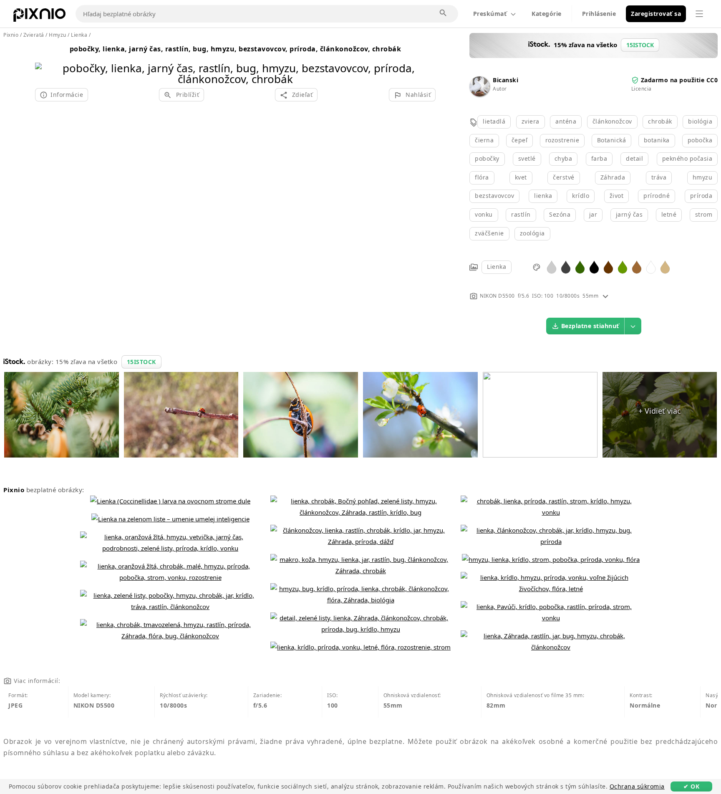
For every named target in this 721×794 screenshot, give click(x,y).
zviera (530, 121)
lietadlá (494, 121)
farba (599, 158)
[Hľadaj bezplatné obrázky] (443, 13)
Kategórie (547, 14)
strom (704, 214)
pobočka (700, 140)
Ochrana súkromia (637, 786)
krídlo (580, 196)
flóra (482, 177)
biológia (700, 121)
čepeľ (520, 140)
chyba (563, 158)
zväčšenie (489, 233)
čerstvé (564, 177)
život (617, 196)
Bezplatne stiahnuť (590, 326)
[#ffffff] (650, 266)
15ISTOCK (141, 362)
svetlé (527, 158)
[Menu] (699, 13)
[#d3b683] (665, 266)
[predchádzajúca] (44, 63)
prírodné (656, 196)
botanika (657, 140)
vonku (484, 214)
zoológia (532, 233)
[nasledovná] (426, 63)
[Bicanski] (479, 94)
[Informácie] (605, 295)
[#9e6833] (636, 266)
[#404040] (565, 266)
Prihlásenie (599, 14)
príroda (701, 196)
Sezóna (559, 214)
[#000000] (594, 266)
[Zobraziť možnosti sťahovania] (633, 326)
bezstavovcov (494, 196)
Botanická (611, 140)
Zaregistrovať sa (656, 14)
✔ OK (691, 786)
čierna (484, 140)
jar (593, 214)
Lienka (496, 267)
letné (669, 214)
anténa (565, 121)
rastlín (521, 214)
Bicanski (505, 80)
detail (634, 158)
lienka (543, 196)
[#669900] (622, 266)
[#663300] (608, 266)
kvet (521, 177)
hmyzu (703, 177)
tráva (659, 177)
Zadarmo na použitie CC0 (679, 80)
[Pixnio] (39, 16)
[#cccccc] (551, 266)
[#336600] (580, 266)
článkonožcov (612, 121)
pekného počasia (687, 158)
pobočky (487, 158)
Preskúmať (490, 14)
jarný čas (629, 214)
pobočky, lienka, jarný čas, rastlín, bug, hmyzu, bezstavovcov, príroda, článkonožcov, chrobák (235, 48)
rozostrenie (562, 140)
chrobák (660, 121)
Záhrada (612, 177)
